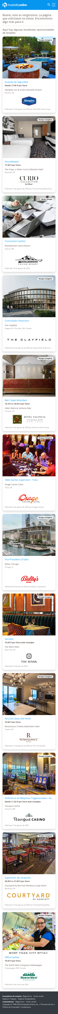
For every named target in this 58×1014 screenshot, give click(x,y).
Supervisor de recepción (18, 877)
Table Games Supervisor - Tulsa (21, 479)
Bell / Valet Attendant (16, 400)
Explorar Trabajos (9, 999)
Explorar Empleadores (26, 999)
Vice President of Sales (17, 559)
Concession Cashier (15, 241)
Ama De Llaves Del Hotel (18, 718)
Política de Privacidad (11, 1007)
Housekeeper (12, 161)
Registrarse (27, 996)
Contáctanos (26, 1007)
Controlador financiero (17, 320)
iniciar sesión (38, 996)
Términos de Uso (47, 1004)
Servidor (9, 639)
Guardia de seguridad (16, 82)
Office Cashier (12, 957)
